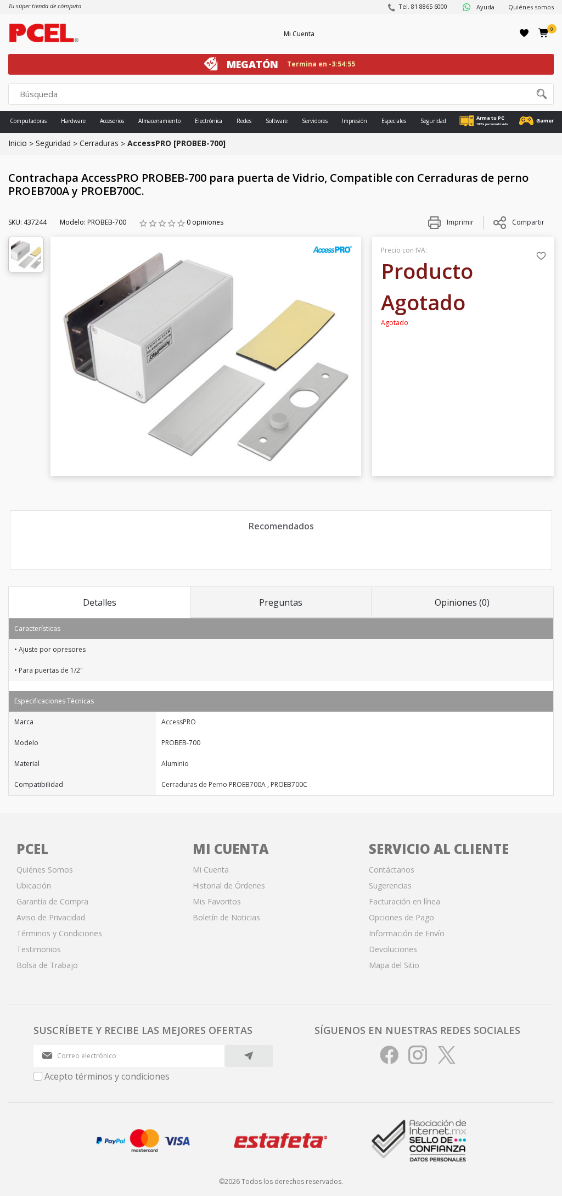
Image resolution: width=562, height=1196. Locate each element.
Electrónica (208, 121)
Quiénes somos (531, 7)
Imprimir (459, 222)
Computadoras (28, 121)
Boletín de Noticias (226, 917)
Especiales (393, 121)
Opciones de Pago (401, 917)
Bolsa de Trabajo (47, 965)
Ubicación (33, 885)
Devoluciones (393, 949)
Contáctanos (391, 869)
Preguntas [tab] (280, 602)
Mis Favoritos (217, 901)
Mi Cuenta (299, 33)
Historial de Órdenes (229, 885)
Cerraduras (99, 143)
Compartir (528, 222)
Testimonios (38, 949)
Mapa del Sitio (394, 965)
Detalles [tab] (99, 602)
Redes (244, 121)
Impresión (354, 121)
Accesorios (112, 121)
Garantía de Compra (52, 901)
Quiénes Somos (44, 869)
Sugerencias (390, 885)
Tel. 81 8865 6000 (422, 6)
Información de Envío (407, 933)
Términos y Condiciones (59, 933)
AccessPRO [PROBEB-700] (176, 143)
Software (277, 121)
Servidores (315, 121)
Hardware (73, 121)
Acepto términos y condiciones (107, 1076)
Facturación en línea (404, 901)
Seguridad (433, 121)
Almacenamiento (159, 121)
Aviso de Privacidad (50, 917)
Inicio (17, 143)
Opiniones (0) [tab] (462, 602)
